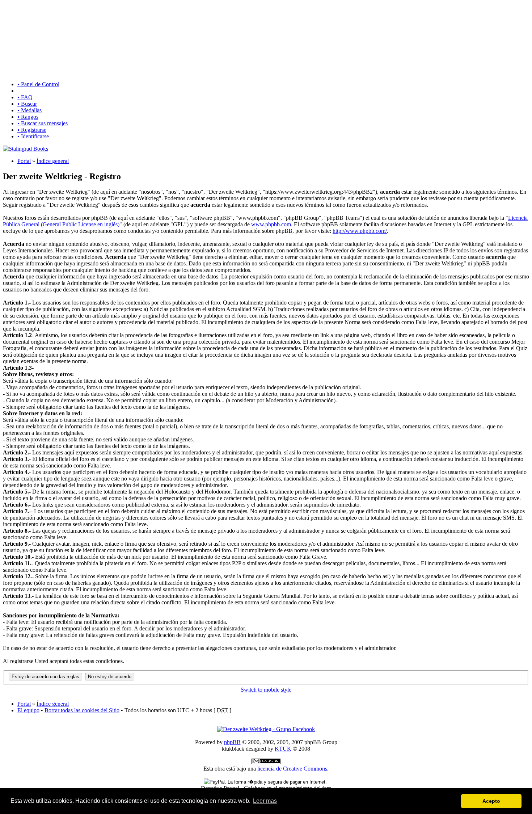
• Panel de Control (38, 84)
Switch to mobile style (266, 690)
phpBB (232, 742)
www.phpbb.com (271, 224)
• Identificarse (33, 136)
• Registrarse (31, 130)
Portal (24, 161)
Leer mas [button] (265, 801)
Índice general (53, 161)
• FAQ (25, 97)
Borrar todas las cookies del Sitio (82, 710)
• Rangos (27, 117)
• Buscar (27, 104)
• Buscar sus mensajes (42, 123)
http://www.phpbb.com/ (360, 231)
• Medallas (29, 110)
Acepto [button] (491, 801)
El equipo (28, 710)
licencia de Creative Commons (292, 768)
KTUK (283, 749)
